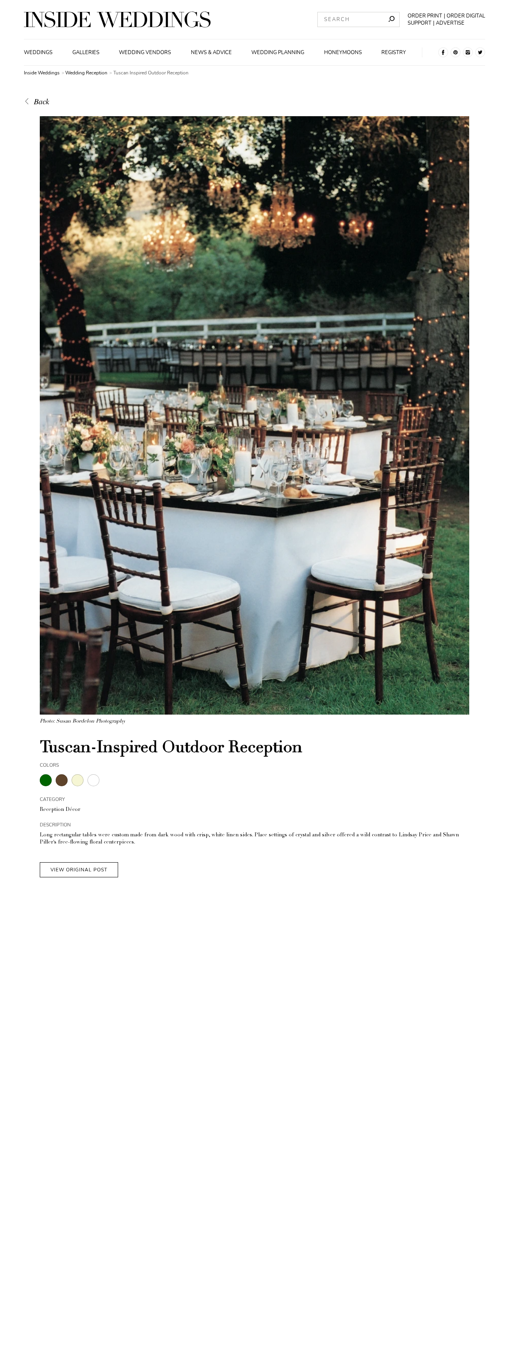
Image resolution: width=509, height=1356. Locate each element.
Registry (393, 52)
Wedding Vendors (145, 52)
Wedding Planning (277, 52)
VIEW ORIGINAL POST (79, 870)
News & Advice (211, 52)
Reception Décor (60, 809)
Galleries (85, 52)
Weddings (38, 52)
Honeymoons (343, 52)
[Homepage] (117, 19)
